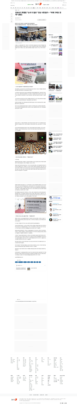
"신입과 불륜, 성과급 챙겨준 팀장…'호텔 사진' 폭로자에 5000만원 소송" (57, 143)
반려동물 (30, 388)
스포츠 (50, 94)
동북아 (30, 359)
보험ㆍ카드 (55, 362)
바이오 (24, 375)
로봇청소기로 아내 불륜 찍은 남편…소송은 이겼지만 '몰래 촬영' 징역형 (57, 147)
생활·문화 (30, 375)
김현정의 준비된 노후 (55, 213)
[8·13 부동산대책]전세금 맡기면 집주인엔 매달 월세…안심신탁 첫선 (26, 301)
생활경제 (61, 366)
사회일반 (18, 369)
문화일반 (30, 381)
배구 (42, 381)
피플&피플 (30, 369)
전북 (35, 367)
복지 (17, 362)
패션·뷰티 (61, 367)
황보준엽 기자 (20, 265)
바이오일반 (24, 380)
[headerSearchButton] (14, 3)
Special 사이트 (62, 375)
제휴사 (55, 375)
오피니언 (50, 201)
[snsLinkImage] (60, 403)
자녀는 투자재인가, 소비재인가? (57, 210)
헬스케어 (24, 379)
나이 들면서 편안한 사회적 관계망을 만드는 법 (57, 215)
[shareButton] (12, 14)
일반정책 (12, 378)
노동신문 (47, 4)
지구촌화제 (30, 370)
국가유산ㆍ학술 (31, 380)
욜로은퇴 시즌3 (55, 208)
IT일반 (18, 380)
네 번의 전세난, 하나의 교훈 (57, 204)
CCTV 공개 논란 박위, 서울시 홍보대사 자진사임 (54, 54)
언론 (29, 382)
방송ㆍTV (36, 378)
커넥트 (64, 2)
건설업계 (12, 381)
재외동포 (42, 361)
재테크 (54, 366)
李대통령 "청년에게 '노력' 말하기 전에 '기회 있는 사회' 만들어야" (21, 0)
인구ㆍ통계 (24, 362)
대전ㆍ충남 (36, 366)
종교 (29, 379)
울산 (35, 371)
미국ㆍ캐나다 (31, 360)
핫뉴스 (50, 132)
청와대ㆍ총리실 (13, 359)
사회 (48, 362)
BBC (54, 377)
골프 (42, 383)
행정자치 (36, 359)
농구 (42, 382)
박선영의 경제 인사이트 (56, 203)
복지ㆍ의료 (24, 377)
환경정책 (24, 366)
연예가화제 (36, 377)
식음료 (61, 368)
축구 (42, 379)
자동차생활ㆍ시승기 (31, 389)
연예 (49, 83)
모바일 (18, 379)
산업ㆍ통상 (24, 361)
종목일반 (42, 384)
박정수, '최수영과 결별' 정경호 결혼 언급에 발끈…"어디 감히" (54, 37)
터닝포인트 (61, 381)
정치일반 (12, 362)
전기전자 (61, 361)
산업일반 (61, 359)
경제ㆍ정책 (24, 359)
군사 (48, 360)
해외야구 (42, 378)
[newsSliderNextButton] (61, 35)
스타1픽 (61, 379)
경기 (35, 361)
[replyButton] (12, 16)
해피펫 (32, 4)
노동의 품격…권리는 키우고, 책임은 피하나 (57, 220)
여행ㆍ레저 (30, 384)
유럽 (29, 362)
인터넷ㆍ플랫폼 (19, 377)
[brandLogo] (38, 4)
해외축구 (42, 380)
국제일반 (30, 371)
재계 (60, 360)
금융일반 (55, 359)
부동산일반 (12, 377)
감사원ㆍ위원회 (13, 361)
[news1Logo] (14, 399)
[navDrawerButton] (11, 3)
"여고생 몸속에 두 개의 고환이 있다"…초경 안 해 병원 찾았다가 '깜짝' (57, 151)
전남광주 (36, 368)
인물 (17, 367)
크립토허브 (29, 4)
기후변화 (30, 367)
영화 (35, 379)
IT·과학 (18, 375)
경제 (48, 361)
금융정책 (55, 360)
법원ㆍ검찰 (18, 360)
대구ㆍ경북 (36, 369)
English (44, 4)
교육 (17, 361)
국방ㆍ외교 (42, 359)
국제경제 (30, 366)
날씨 (17, 366)
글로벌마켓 (55, 378)
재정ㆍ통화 (24, 360)
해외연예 (36, 381)
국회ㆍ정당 (12, 360)
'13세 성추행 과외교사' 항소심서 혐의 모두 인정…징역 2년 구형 (54, 49)
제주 (35, 372)
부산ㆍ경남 (36, 370)
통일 (42, 360)
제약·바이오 (24, 378)
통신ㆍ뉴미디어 (19, 378)
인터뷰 (36, 382)
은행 (54, 361)
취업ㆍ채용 (61, 370)
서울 (35, 360)
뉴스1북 (61, 382)
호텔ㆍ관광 (61, 369)
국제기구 (30, 368)
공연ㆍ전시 (30, 377)
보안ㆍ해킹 (18, 381)
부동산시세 (12, 380)
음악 (35, 380)
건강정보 (30, 383)
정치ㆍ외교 (49, 359)
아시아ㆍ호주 (31, 361)
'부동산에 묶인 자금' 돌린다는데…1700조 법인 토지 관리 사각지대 (21, 269)
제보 (65, 2)
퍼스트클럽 (61, 383)
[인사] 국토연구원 (34, 268)
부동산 (16, 10)
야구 (42, 377)
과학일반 (18, 383)
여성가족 (18, 368)
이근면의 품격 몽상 (55, 218)
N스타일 (36, 383)
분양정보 (12, 379)
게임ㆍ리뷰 (18, 382)
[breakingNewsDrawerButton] (12, 3)
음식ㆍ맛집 (30, 390)
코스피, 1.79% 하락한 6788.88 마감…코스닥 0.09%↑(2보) (40, 0)
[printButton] (12, 21)
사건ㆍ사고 (18, 359)
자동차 (61, 362)
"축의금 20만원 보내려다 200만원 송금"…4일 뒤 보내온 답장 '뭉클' (57, 139)
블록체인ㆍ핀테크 (56, 367)
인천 (35, 362)
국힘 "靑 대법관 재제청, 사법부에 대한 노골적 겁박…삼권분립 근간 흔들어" (59, 0)
